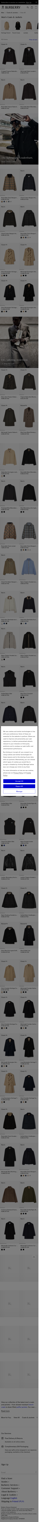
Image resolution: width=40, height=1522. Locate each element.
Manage (19, 791)
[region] (19, 761)
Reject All (19, 786)
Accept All (19, 781)
